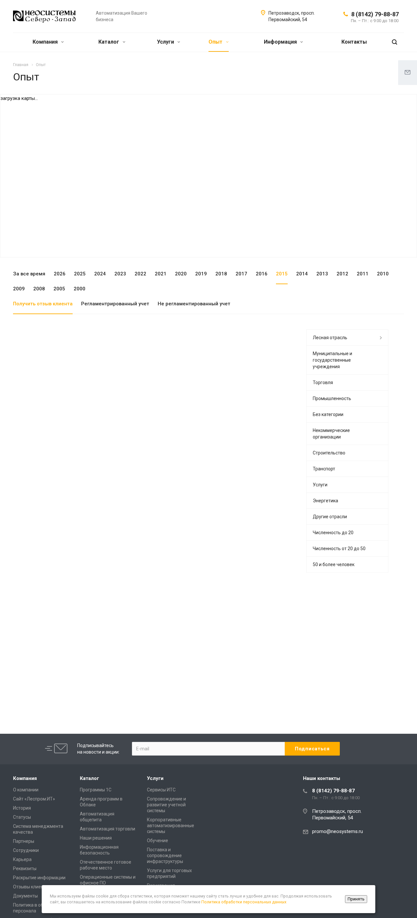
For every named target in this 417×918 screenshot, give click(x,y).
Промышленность (332, 398)
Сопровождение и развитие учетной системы (166, 804)
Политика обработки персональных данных (243, 901)
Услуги (166, 42)
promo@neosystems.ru (337, 831)
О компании (25, 789)
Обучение (157, 840)
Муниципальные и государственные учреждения (332, 360)
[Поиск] (394, 42)
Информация (281, 42)
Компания (46, 42)
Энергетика (325, 500)
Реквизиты (24, 868)
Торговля (323, 382)
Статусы (22, 817)
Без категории (328, 414)
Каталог (109, 42)
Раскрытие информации (39, 877)
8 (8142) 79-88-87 (375, 14)
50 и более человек (333, 564)
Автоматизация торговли (107, 828)
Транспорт (324, 468)
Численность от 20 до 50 (339, 548)
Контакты (354, 42)
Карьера (22, 859)
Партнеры (23, 841)
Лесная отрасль (330, 337)
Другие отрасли (330, 516)
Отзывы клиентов (32, 886)
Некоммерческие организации (331, 433)
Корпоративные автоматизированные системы (170, 825)
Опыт (216, 42)
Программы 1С (95, 789)
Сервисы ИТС (161, 789)
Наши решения (96, 838)
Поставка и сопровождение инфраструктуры (165, 855)
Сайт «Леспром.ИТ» (34, 798)
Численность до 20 (333, 532)
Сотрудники (26, 850)
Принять (356, 899)
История (22, 808)
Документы (25, 895)
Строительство (329, 452)
